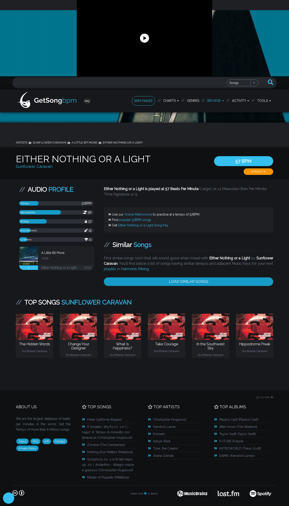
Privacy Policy (27, 448)
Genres (193, 100)
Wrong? (257, 171)
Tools (263, 100)
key (87, 101)
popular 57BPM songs (135, 220)
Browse (214, 100)
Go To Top (262, 397)
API (46, 441)
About (22, 441)
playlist (110, 269)
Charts (170, 100)
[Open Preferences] (8, 498)
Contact (60, 441)
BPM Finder (143, 101)
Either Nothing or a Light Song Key (143, 225)
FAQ (35, 441)
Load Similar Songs (188, 281)
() (104, 419)
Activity (239, 100)
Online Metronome (138, 214)
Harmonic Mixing (135, 269)
